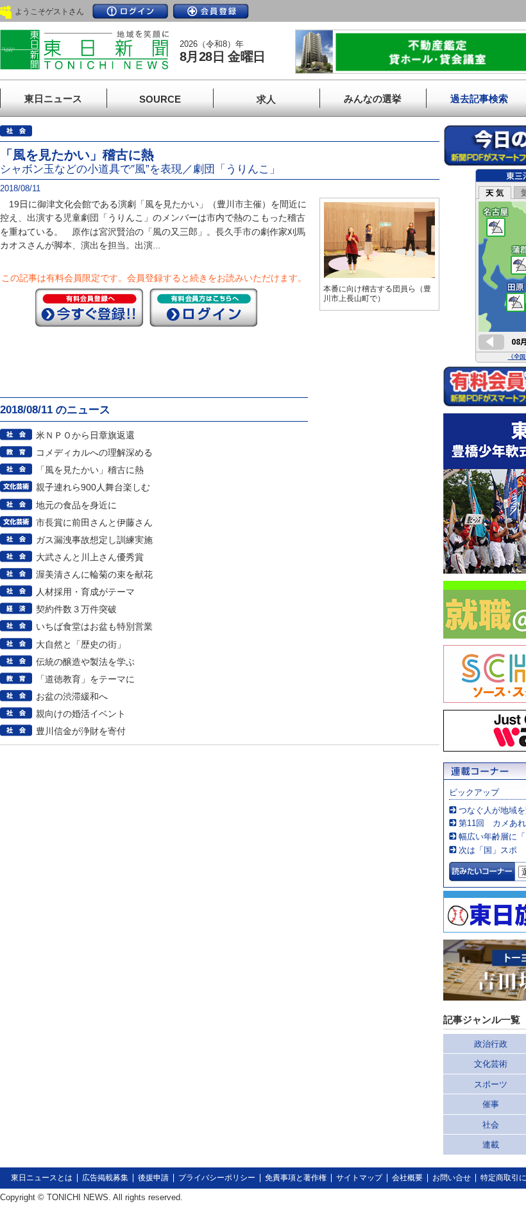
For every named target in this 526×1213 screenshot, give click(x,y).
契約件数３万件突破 (76, 609)
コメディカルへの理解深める (94, 452)
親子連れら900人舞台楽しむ (93, 487)
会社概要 (407, 1178)
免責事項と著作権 (296, 1178)
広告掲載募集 (105, 1178)
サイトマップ (359, 1178)
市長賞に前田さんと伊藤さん (94, 522)
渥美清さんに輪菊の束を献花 (94, 574)
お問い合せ (451, 1178)
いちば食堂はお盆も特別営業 (94, 626)
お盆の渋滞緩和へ (72, 696)
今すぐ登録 (89, 307)
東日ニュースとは (41, 1178)
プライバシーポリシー (216, 1178)
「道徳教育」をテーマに (85, 679)
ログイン (130, 11)
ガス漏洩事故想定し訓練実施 (94, 540)
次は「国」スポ (488, 850)
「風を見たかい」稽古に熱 (90, 470)
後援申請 (153, 1178)
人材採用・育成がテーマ (85, 592)
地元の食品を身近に (76, 505)
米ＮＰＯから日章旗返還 (85, 435)
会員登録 (211, 11)
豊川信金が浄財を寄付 (81, 731)
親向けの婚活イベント (81, 714)
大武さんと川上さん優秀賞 (90, 557)
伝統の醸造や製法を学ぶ (85, 662)
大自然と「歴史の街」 (81, 644)
